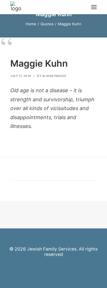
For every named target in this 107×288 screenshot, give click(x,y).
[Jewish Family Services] (16, 7)
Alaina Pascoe (54, 75)
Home (31, 24)
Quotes (47, 24)
